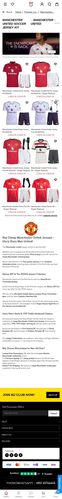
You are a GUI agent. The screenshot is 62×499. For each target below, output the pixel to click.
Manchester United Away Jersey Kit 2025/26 (15, 131)
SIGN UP (52, 395)
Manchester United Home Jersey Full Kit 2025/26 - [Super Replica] (16, 169)
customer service (50, 216)
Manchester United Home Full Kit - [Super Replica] (16, 208)
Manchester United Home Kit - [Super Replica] (43, 208)
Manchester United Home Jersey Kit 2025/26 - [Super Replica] (44, 92)
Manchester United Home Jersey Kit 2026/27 (15, 92)
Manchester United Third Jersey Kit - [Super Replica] (44, 169)
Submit (53, 413)
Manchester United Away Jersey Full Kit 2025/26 (44, 131)
